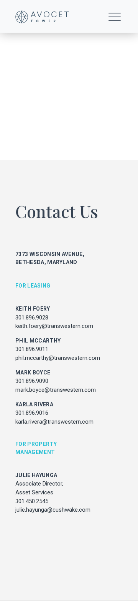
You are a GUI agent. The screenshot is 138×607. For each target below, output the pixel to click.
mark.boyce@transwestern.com (55, 389)
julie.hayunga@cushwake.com (52, 509)
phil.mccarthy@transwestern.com (57, 357)
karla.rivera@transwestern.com (54, 421)
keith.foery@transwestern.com (54, 326)
